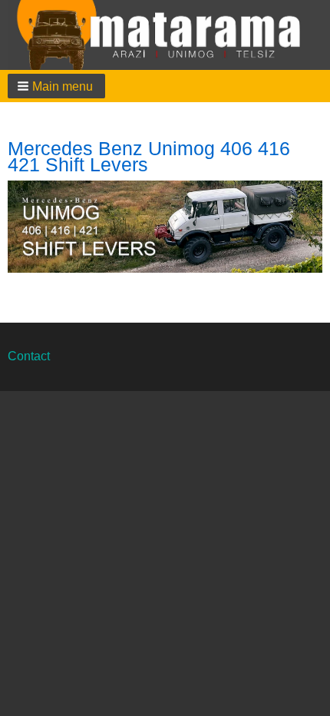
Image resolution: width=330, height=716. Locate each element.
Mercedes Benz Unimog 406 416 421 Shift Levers (149, 156)
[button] (56, 86)
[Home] (165, 35)
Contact (29, 356)
